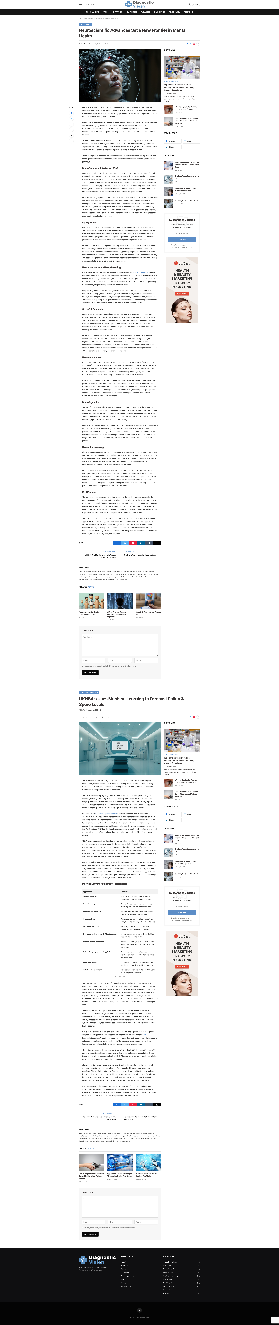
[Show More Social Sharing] (198, 44)
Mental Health (85, 24)
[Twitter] (71, 118)
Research (188, 12)
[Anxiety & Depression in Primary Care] (148, 601)
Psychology (174, 12)
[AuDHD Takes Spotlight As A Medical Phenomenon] (168, 191)
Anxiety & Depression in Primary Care (148, 613)
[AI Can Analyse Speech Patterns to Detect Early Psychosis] (120, 601)
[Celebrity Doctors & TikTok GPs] (168, 203)
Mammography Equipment (130, 1276)
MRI (122, 1279)
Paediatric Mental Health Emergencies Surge (89, 613)
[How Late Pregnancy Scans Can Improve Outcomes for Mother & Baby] (168, 165)
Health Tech (132, 12)
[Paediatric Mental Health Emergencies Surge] (91, 601)
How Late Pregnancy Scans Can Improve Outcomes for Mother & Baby (187, 164)
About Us (124, 1262)
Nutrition (117, 12)
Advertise (124, 1265)
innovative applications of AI (106, 814)
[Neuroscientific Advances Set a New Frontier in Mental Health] (120, 75)
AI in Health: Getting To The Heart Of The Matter (146, 1174)
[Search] (185, 4)
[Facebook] (71, 113)
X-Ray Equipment (127, 1286)
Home (80, 18)
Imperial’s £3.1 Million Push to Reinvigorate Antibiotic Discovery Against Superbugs (179, 87)
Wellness (145, 12)
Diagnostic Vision (171, 93)
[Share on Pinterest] (194, 44)
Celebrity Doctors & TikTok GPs (186, 201)
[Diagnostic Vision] (139, 4)
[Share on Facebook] (187, 44)
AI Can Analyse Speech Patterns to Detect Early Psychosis (116, 614)
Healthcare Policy (169, 1272)
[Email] (71, 135)
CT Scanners (125, 1272)
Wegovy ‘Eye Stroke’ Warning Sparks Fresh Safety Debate (186, 108)
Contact (123, 1269)
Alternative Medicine (170, 1262)
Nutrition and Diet (169, 1286)
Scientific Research (171, 81)
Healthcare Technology (89, 692)
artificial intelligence (140, 272)
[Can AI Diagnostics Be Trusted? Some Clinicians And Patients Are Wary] (168, 121)
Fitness (106, 12)
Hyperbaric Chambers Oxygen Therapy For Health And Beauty (119, 1174)
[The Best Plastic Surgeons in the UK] (168, 179)
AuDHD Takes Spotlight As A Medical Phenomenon (185, 189)
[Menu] (80, 4)
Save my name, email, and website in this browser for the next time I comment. (110, 666)
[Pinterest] (71, 129)
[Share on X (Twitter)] (190, 44)
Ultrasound (124, 1283)
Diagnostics (159, 12)
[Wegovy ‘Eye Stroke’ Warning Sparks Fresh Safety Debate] (168, 109)
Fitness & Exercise (169, 1269)
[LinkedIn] (71, 124)
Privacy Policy (181, 247)
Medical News (92, 12)
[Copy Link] (71, 141)
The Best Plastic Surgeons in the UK (187, 177)
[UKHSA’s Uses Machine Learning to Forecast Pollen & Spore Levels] (120, 748)
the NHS (147, 1035)
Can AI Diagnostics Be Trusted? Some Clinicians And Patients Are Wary (187, 120)
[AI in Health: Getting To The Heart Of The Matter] (148, 1162)
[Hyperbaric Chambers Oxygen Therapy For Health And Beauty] (120, 1162)
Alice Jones (84, 44)
